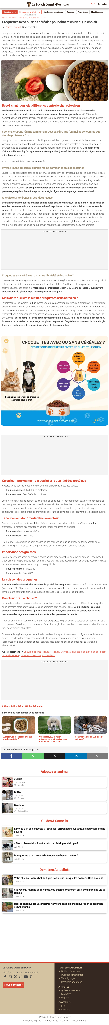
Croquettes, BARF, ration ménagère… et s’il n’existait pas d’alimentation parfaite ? (53, 739)
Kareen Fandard (13, 27)
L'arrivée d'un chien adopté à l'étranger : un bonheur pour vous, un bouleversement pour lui (59, 830)
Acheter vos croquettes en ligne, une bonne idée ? (17, 737)
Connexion (102, 4)
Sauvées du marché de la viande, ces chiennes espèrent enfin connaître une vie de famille (59, 891)
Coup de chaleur (9, 12)
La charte (66, 993)
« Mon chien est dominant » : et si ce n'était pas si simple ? (46, 843)
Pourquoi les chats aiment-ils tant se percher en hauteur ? (46, 855)
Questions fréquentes (72, 974)
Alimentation (22, 18)
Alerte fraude (83, 12)
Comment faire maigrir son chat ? (38, 655)
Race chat (70, 12)
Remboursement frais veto (29, 12)
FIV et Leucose (97, 12)
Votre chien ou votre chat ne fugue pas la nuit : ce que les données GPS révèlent (58, 877)
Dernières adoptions (71, 981)
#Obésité (38, 706)
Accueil (4, 18)
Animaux (12, 18)
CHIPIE (18, 779)
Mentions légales (32, 1020)
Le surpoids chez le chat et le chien (42, 651)
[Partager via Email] (97, 756)
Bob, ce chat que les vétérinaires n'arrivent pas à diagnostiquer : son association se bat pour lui (58, 905)
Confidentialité (50, 1020)
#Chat (21, 706)
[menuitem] (48, 4)
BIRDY (17, 792)
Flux (63, 1005)
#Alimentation (9, 706)
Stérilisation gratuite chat (53, 12)
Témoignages (68, 978)
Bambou (19, 805)
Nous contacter (13, 984)
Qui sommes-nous (70, 990)
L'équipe (65, 997)
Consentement (78, 1020)
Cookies (64, 1020)
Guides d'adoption (70, 971)
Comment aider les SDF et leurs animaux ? (89, 737)
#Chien (28, 706)
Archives (65, 1009)
